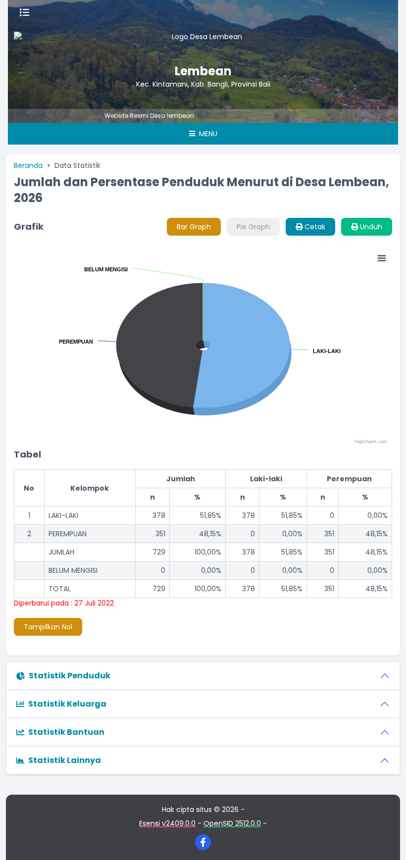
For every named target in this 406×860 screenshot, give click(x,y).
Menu (207, 134)
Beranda (28, 165)
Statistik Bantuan (66, 732)
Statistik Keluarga (67, 703)
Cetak (314, 227)
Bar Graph (194, 227)
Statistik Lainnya (64, 760)
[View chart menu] (382, 258)
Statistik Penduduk (69, 675)
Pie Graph (253, 227)
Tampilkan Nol (48, 627)
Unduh (370, 227)
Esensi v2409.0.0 (167, 823)
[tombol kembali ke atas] (386, 840)
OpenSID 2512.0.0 (232, 823)
